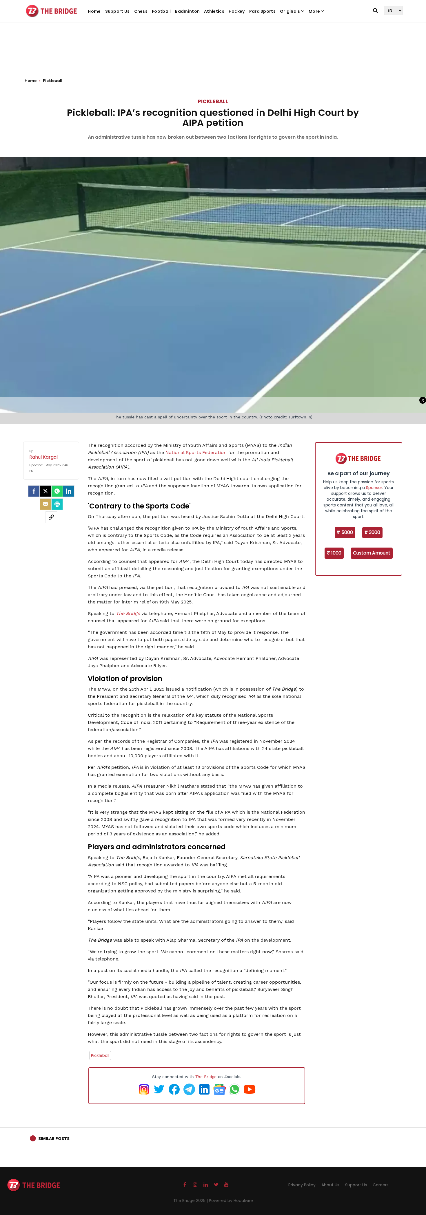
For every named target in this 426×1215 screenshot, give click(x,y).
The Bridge (128, 613)
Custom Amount (371, 553)
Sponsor (374, 488)
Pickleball (213, 101)
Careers (381, 1185)
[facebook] (34, 491)
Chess (141, 11)
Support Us (117, 11)
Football (161, 11)
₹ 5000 (345, 532)
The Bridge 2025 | (191, 1200)
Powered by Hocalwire (231, 1200)
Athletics (214, 11)
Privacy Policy (302, 1185)
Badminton (187, 11)
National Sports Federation (196, 452)
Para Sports (262, 11)
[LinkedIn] (68, 491)
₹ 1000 (334, 553)
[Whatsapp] (57, 491)
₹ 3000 (372, 532)
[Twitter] (45, 491)
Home (94, 11)
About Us (330, 1185)
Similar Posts (54, 1138)
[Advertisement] (213, 55)
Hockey (237, 11)
